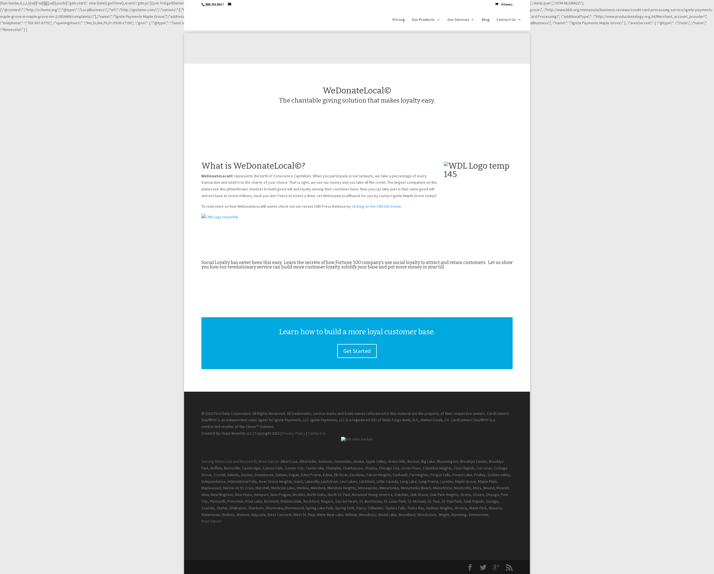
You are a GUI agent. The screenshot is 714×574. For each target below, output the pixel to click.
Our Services (458, 20)
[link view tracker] (357, 439)
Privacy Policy (293, 433)
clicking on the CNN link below (376, 206)
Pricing (398, 20)
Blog (485, 20)
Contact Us (506, 20)
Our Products (423, 20)
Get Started (357, 350)
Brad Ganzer (211, 521)
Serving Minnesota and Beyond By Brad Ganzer (240, 461)
